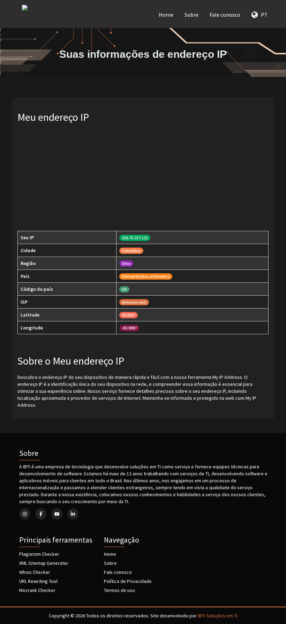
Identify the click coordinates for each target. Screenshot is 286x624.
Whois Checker (34, 572)
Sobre (191, 14)
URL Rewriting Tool (38, 581)
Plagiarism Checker (39, 554)
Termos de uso (119, 590)
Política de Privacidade (128, 581)
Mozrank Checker (37, 590)
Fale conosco (225, 14)
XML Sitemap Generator (43, 563)
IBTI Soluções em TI (218, 616)
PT (263, 14)
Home (166, 14)
